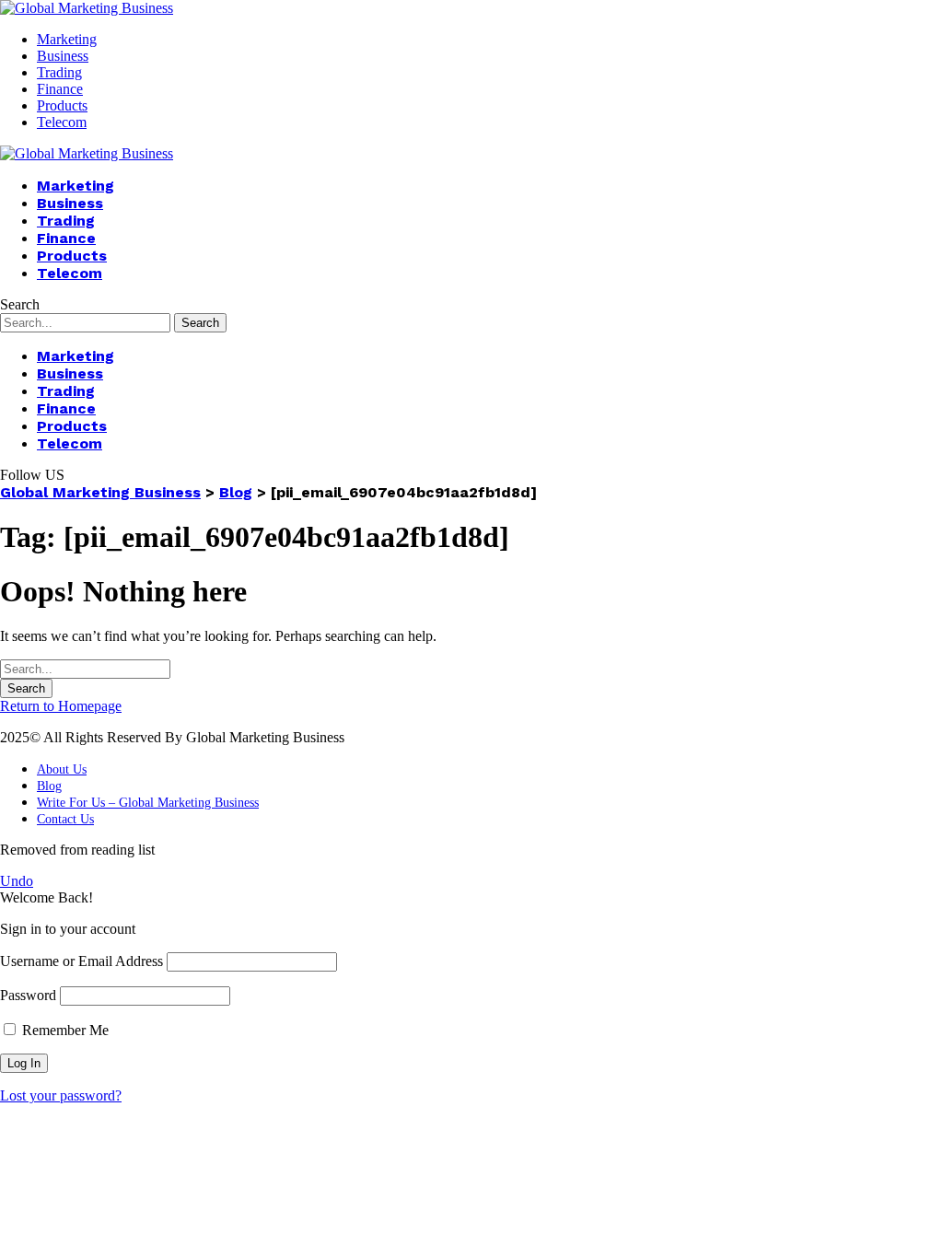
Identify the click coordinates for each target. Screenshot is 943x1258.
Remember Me (63, 1030)
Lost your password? (61, 1095)
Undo (16, 881)
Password (28, 995)
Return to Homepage (61, 706)
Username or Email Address (81, 961)
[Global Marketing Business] (86, 8)
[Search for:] (85, 668)
